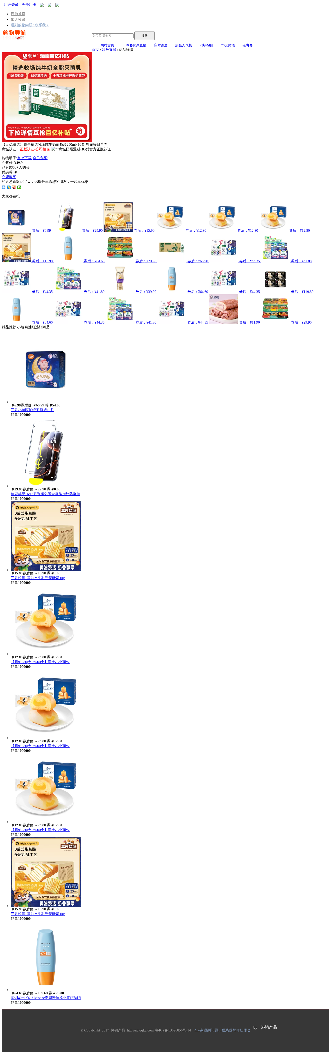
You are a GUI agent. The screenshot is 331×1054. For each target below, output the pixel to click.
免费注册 (29, 5)
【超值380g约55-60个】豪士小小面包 (40, 662)
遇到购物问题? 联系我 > (30, 25)
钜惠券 (248, 45)
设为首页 (18, 14)
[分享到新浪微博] (14, 187)
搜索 (144, 35)
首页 (95, 50)
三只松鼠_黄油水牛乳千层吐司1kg (38, 578)
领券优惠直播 (136, 45)
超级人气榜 (183, 45)
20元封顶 (228, 45)
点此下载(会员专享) (32, 158)
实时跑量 (161, 45)
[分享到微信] (19, 187)
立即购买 (9, 177)
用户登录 (11, 5)
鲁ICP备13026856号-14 (173, 1030)
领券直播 (109, 50)
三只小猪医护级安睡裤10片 (32, 410)
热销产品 (118, 1030)
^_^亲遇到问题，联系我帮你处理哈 (222, 1030)
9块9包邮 (206, 45)
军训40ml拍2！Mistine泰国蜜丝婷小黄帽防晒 (46, 998)
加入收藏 (18, 19)
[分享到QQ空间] (9, 187)
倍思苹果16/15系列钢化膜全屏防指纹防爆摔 (45, 494)
